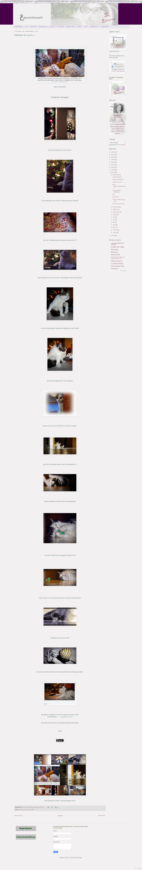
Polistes (60, 26)
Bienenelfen (114, 249)
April (114, 225)
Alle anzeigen (123, 270)
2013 (112, 235)
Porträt (33, 26)
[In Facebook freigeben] (56, 807)
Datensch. (94, 26)
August (115, 214)
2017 (112, 165)
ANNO (79, 26)
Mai (114, 222)
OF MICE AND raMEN (117, 247)
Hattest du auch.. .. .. (118, 182)
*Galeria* (104, 26)
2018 (112, 162)
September (116, 212)
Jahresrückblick (117, 177)
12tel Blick (43, 26)
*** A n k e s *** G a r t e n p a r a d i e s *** (118, 257)
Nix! (113, 194)
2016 (112, 167)
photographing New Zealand (117, 243)
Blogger (80, 857)
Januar (115, 232)
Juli (114, 217)
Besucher (70, 26)
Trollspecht (114, 268)
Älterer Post (101, 815)
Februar (115, 230)
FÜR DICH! (115, 197)
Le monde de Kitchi (117, 263)
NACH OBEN (138, 868)
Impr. (86, 26)
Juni (114, 219)
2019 (112, 159)
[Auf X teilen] (54, 807)
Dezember (116, 174)
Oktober (115, 209)
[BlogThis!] (52, 807)
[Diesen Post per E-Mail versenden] (51, 807)
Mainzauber (114, 252)
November (116, 207)
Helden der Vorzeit (116, 261)
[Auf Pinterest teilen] (57, 807)
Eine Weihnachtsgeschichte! (119, 186)
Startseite (18, 26)
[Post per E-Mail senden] (48, 807)
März (114, 227)
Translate (122, 144)
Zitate (52, 26)
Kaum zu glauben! (117, 179)
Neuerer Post (19, 815)
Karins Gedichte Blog (117, 266)
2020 (112, 157)
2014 (112, 172)
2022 (112, 152)
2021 (112, 154)
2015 (112, 170)
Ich (26, 26)
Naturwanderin (115, 254)
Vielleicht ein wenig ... (118, 203)
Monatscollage (23, 809)
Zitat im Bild (30, 809)
